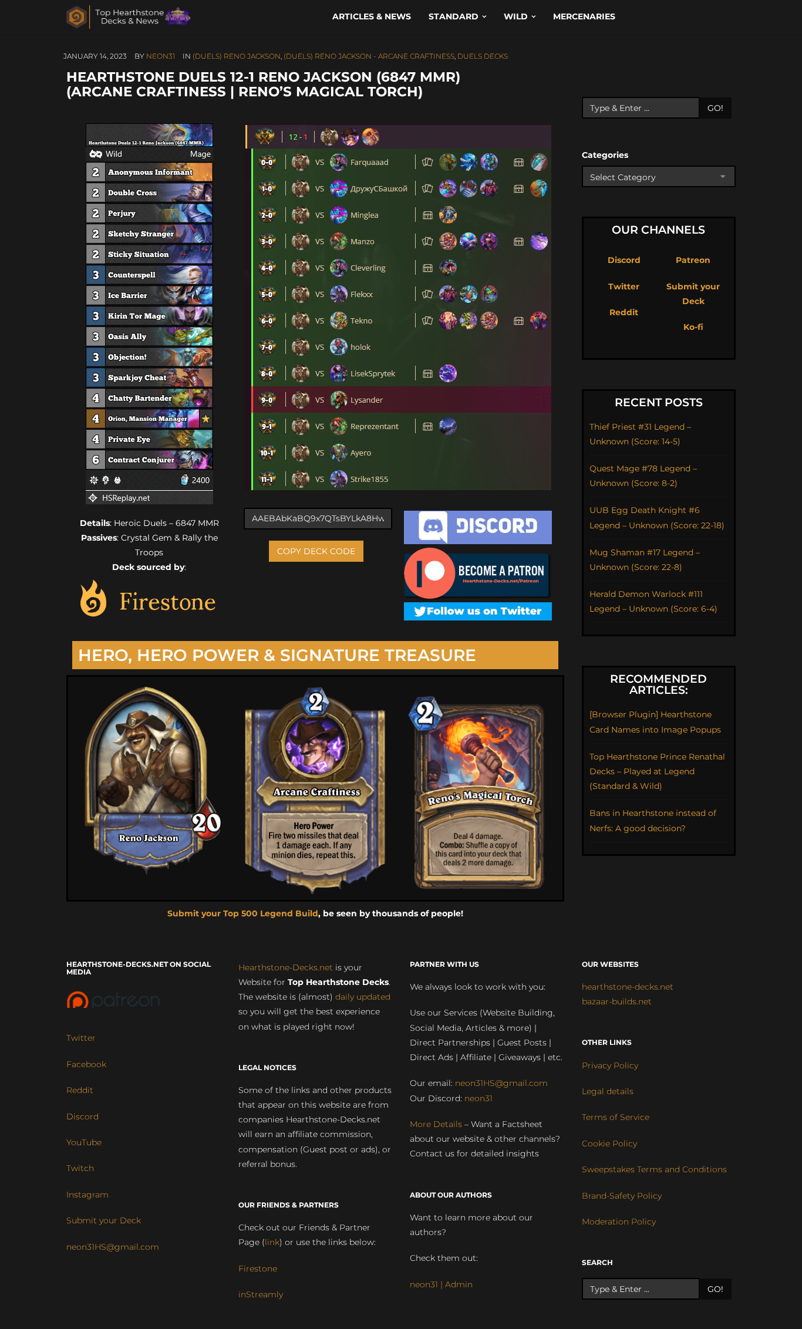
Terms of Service (615, 1117)
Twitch (80, 1168)
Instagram (87, 1194)
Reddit (623, 312)
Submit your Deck (103, 1220)
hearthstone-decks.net (627, 986)
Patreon (693, 260)
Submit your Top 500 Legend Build (242, 913)
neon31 (160, 56)
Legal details (607, 1091)
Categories (605, 155)
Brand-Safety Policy (622, 1195)
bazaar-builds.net (617, 1001)
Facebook (86, 1064)
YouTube (84, 1142)
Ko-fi (693, 327)
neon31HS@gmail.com (112, 1247)
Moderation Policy (619, 1221)
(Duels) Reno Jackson (237, 56)
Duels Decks (482, 56)
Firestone (257, 1268)
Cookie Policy (609, 1143)
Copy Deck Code (316, 551)
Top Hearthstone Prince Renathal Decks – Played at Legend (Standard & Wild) (657, 771)
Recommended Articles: (658, 684)
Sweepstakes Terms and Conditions (654, 1169)
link (272, 1242)
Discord (624, 260)
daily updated (362, 996)
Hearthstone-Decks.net (285, 967)
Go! (715, 108)
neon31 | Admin (441, 1284)
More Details (436, 1124)
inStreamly (260, 1294)
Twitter (623, 286)
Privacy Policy (610, 1065)
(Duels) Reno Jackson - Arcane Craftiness (369, 56)
